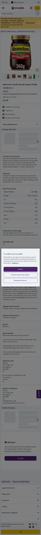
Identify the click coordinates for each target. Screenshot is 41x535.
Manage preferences (20, 280)
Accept (20, 269)
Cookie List (15, 263)
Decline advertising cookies (20, 275)
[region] (20, 267)
